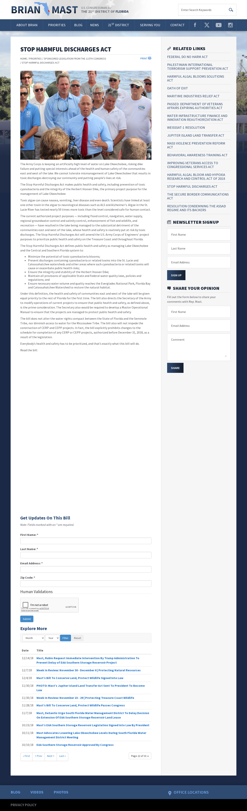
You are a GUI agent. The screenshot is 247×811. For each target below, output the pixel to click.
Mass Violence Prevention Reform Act (196, 145)
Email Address (180, 262)
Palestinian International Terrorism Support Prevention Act (197, 66)
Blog (78, 25)
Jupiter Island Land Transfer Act (195, 135)
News (94, 25)
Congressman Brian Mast (46, 9)
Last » (62, 756)
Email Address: (31, 563)
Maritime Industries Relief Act (193, 96)
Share (175, 368)
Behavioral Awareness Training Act (197, 155)
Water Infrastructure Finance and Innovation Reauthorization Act (197, 117)
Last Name (178, 248)
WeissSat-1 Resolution (186, 127)
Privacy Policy (23, 805)
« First (26, 756)
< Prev (38, 756)
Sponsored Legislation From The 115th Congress (75, 58)
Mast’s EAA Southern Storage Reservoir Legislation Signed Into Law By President (92, 725)
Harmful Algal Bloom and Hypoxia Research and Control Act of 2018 (196, 176)
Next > (50, 756)
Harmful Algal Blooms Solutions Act (195, 78)
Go (231, 10)
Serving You (150, 25)
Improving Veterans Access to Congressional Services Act (192, 165)
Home (23, 58)
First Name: (29, 535)
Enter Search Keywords (196, 10)
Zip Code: (27, 577)
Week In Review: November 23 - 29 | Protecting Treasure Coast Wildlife (85, 698)
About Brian (26, 25)
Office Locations (191, 792)
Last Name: (29, 549)
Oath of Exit (177, 88)
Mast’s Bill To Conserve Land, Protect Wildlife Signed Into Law (79, 678)
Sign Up (176, 275)
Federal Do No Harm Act (187, 57)
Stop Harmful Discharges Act (40, 62)
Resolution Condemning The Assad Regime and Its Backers (196, 208)
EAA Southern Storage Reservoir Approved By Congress (75, 745)
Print (144, 58)
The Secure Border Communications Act (198, 196)
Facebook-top (195, 25)
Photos (61, 792)
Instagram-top (230, 25)
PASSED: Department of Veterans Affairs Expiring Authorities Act (195, 106)
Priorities (56, 25)
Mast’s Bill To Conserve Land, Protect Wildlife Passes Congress (80, 705)
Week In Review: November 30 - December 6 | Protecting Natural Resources (88, 670)
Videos (36, 792)
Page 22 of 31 (139, 756)
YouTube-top (218, 25)
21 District (118, 24)
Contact (177, 25)
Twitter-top (207, 25)
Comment (178, 339)
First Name (178, 234)
